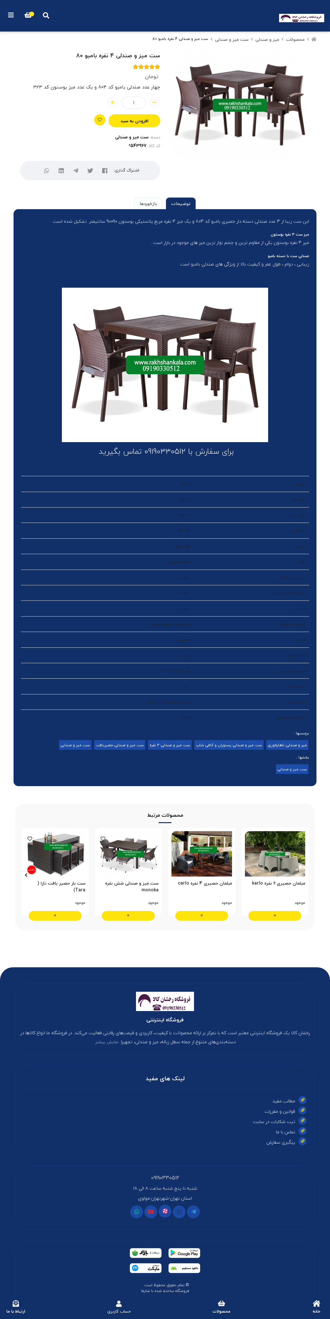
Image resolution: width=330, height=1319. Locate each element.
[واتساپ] (47, 170)
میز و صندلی (267, 39)
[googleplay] (184, 1253)
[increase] (112, 102)
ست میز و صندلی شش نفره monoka (132, 886)
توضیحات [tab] (180, 204)
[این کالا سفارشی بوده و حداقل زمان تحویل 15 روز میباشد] (55, 854)
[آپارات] (165, 1211)
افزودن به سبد (135, 121)
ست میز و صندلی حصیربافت (120, 745)
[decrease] (154, 102)
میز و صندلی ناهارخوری (287, 745)
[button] (304, 875)
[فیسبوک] (179, 1211)
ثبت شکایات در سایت (274, 1122)
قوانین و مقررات (280, 1111)
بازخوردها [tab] (148, 204)
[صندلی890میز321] (275, 854)
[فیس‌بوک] (105, 170)
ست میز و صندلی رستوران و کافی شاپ (229, 745)
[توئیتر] (90, 170)
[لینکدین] (61, 170)
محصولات (295, 39)
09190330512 (165, 1177)
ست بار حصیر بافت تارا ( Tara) (61, 886)
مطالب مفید (283, 1101)
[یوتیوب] (150, 1211)
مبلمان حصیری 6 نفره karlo (278, 883)
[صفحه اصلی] (313, 39)
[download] (184, 1268)
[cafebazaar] (146, 1253)
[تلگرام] (76, 170)
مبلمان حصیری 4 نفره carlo (205, 883)
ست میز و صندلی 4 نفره (170, 745)
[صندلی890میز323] (201, 854)
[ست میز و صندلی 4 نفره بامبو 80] (165, 1001)
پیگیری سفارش (281, 1142)
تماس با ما (285, 1132)
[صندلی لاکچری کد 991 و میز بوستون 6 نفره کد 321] (128, 854)
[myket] (146, 1268)
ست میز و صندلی (231, 39)
